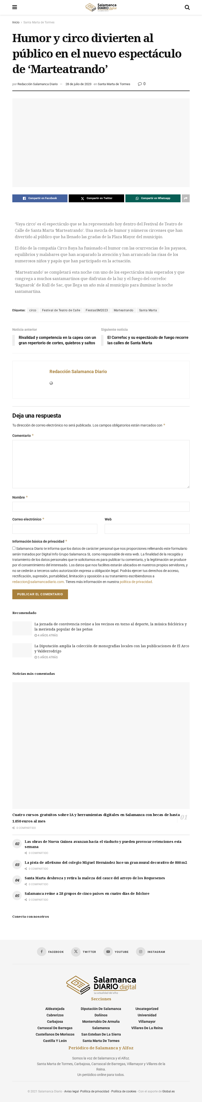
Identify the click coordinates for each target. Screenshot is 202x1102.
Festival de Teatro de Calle (61, 310)
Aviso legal (71, 1091)
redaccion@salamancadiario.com (38, 582)
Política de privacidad (94, 1091)
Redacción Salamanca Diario (37, 84)
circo (32, 310)
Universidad (147, 1015)
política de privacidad (136, 582)
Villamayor (146, 1021)
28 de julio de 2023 (78, 84)
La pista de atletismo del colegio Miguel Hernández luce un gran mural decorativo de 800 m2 (106, 862)
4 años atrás (47, 635)
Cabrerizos (55, 1015)
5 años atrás (47, 657)
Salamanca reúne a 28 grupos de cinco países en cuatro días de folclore (87, 893)
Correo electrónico (28, 519)
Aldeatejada (55, 1009)
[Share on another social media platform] (186, 198)
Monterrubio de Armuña (101, 1021)
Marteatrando (124, 310)
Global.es (168, 1091)
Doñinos (101, 1015)
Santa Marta (148, 310)
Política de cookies (123, 1091)
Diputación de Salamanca (101, 1009)
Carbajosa (55, 1021)
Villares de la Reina (147, 1028)
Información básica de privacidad (39, 541)
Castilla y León (55, 1041)
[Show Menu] (14, 7)
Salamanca (101, 1028)
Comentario (23, 435)
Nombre (20, 497)
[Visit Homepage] (100, 7)
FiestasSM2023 (97, 310)
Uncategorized (146, 1009)
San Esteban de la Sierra (101, 1034)
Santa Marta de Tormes (38, 22)
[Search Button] (187, 7)
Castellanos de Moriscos (55, 1034)
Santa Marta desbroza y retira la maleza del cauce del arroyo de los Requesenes (95, 878)
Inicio (15, 22)
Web (108, 519)
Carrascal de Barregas (54, 1028)
